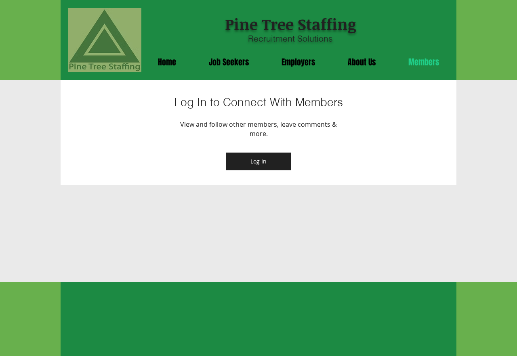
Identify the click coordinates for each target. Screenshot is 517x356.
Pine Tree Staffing (290, 23)
